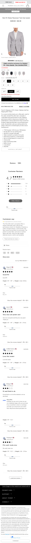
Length (3, 88)
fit (8, 253)
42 (23, 81)
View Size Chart (5, 96)
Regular (11, 91)
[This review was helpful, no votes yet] (23, 301)
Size (8, 78)
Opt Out (7, 534)
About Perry (8, 498)
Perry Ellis (8, 2)
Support (6, 494)
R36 (4, 81)
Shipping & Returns (15, 149)
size (4, 253)
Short (4, 91)
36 (9, 81)
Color (5, 70)
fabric (12, 253)
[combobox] (21, 260)
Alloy (3, 73)
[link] (28, 6)
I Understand (15, 540)
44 (27, 81)
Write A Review (16, 201)
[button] (3, 6)
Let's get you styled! (22, 515)
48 (8, 85)
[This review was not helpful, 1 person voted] (26, 342)
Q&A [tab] (19, 163)
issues (17, 253)
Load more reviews (15, 478)
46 (3, 85)
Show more (6, 257)
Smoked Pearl (19, 73)
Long (17, 91)
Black (7, 73)
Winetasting (23, 73)
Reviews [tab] (13, 163)
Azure (15, 73)
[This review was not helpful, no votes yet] (26, 301)
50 (12, 85)
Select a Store (24, 106)
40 (18, 81)
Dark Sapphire (11, 73)
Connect (6, 502)
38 (13, 81)
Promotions (8, 490)
